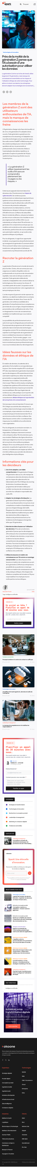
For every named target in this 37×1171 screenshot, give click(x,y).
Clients (24, 1114)
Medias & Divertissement (9, 1130)
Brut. (23, 1122)
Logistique (5, 1122)
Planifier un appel (18, 623)
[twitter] (6, 1060)
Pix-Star (24, 1147)
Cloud (23, 1084)
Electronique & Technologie (10, 1126)
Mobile (24, 1072)
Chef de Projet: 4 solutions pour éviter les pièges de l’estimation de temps (22, 973)
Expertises (5, 1068)
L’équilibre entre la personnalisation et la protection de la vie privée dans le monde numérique (22, 941)
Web (23, 1076)
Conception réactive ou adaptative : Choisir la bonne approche (21, 908)
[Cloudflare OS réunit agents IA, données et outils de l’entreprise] (18, 668)
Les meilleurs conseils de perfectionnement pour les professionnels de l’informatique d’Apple (22, 843)
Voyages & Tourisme (8, 1153)
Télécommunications (8, 1139)
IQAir (23, 1118)
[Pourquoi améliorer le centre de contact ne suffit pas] (18, 635)
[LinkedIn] (10, 92)
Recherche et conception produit (18, 813)
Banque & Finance (7, 1149)
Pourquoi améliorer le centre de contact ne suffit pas (18, 659)
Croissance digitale (7, 1107)
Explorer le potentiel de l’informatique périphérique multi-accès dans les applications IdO (22, 931)
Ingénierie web (6, 1091)
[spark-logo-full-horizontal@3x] (7, 2)
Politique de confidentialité (28, 1162)
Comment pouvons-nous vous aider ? (16, 777)
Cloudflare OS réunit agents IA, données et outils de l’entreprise (17, 692)
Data (23, 1093)
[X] (7, 92)
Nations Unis (25, 1126)
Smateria (24, 1134)
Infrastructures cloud (8, 1099)
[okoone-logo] (8, 1046)
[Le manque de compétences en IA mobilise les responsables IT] (18, 701)
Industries (5, 1114)
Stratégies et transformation (17, 804)
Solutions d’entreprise (8, 1095)
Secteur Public (6, 1134)
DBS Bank (25, 1139)
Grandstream (26, 1143)
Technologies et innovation (11, 52)
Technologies (26, 1068)
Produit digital (6, 1078)
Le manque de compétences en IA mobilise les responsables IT (16, 726)
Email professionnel (11, 769)
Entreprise (25, 1088)
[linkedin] (9, 1060)
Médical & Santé (6, 1118)
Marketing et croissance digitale (18, 821)
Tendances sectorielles (8, 657)
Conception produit (7, 1082)
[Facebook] (3, 92)
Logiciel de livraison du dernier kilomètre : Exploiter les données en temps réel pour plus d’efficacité (22, 899)
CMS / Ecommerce (27, 1080)
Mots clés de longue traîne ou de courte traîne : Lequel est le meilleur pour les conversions (22, 951)
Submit (29, 873)
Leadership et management (9, 722)
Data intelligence (7, 1103)
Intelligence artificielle (12, 594)
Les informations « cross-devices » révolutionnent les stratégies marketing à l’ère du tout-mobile (21, 963)
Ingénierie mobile (7, 1087)
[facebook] (2, 1060)
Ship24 (24, 1130)
